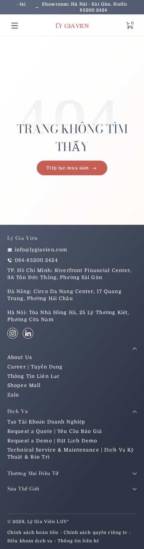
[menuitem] (72, 357)
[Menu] (14, 25)
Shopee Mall (24, 385)
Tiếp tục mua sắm (67, 167)
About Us (19, 357)
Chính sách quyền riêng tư (95, 532)
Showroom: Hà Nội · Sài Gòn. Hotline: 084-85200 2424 (72, 7)
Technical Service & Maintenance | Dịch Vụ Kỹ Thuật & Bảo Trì (70, 453)
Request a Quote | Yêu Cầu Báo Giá (54, 431)
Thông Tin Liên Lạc (33, 376)
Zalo (13, 395)
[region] (72, 7)
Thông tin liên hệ (78, 540)
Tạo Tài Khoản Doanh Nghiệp (46, 422)
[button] (129, 25)
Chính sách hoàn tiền (32, 532)
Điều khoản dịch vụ (29, 540)
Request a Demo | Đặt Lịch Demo (52, 440)
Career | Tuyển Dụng (35, 367)
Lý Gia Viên (41, 521)
